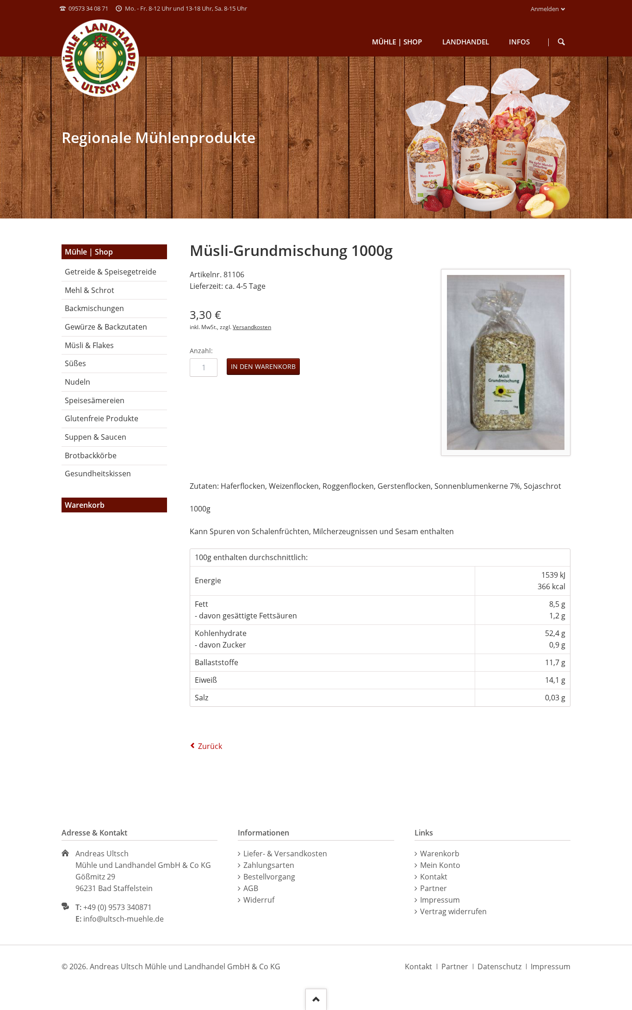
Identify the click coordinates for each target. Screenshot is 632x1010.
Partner (433, 888)
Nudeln (77, 382)
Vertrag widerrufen (453, 911)
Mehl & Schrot (89, 290)
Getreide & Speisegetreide (110, 272)
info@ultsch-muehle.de (123, 919)
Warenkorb (439, 853)
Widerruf (258, 900)
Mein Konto (440, 865)
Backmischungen (94, 308)
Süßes (75, 363)
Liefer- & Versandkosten (285, 853)
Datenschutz (499, 966)
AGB (250, 888)
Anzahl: (201, 350)
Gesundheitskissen (98, 473)
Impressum (440, 900)
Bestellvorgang (269, 877)
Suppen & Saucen (95, 437)
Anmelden (545, 9)
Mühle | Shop (89, 252)
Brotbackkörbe (91, 455)
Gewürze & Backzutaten (106, 327)
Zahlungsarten (268, 865)
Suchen (562, 42)
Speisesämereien (94, 400)
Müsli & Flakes (89, 345)
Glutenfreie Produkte (101, 418)
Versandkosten (252, 327)
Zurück (210, 746)
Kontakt (433, 877)
